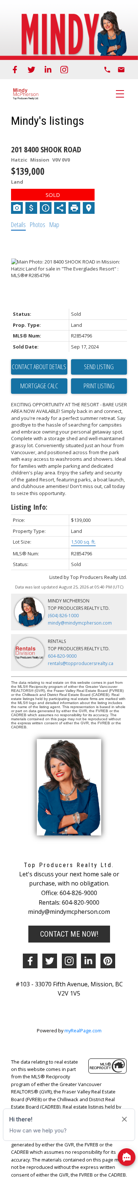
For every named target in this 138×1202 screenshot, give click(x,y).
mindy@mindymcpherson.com (80, 623)
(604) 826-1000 (63, 615)
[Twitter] (31, 70)
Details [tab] (18, 224)
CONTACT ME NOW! (69, 934)
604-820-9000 (62, 656)
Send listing (99, 366)
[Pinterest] (107, 961)
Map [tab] (54, 224)
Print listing (99, 385)
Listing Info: (29, 507)
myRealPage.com (83, 1030)
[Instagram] (64, 70)
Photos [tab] (37, 224)
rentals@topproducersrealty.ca (80, 663)
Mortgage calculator (39, 386)
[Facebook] (15, 70)
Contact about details (39, 366)
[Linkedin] (88, 961)
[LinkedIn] (48, 70)
